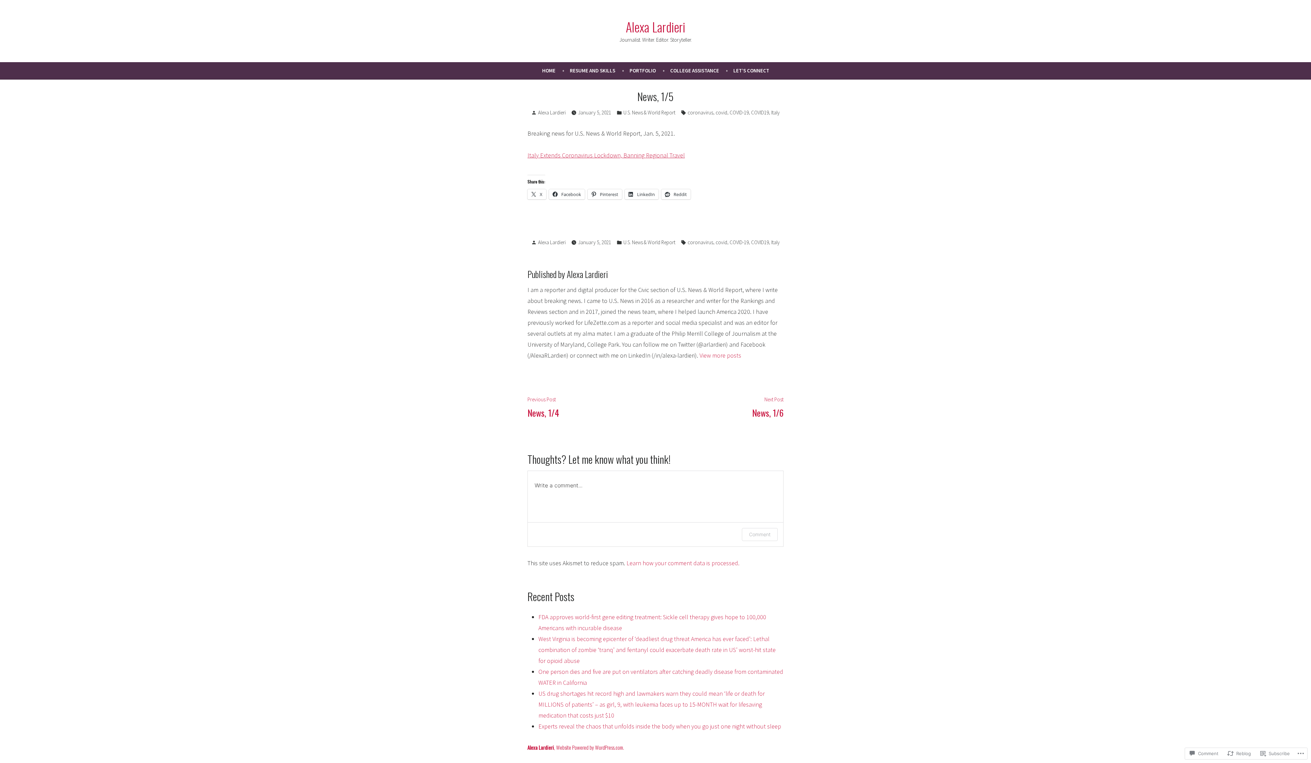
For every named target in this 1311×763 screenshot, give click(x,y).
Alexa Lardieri (655, 26)
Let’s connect (751, 70)
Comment (760, 534)
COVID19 (760, 112)
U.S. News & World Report (649, 112)
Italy (775, 112)
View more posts (720, 355)
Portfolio (643, 70)
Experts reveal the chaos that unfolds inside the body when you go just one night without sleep (659, 726)
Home (548, 70)
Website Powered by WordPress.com (589, 747)
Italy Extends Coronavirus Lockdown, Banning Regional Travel (606, 155)
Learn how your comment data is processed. (682, 563)
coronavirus (700, 112)
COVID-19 (739, 112)
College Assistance (694, 70)
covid (721, 112)
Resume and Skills (592, 70)
